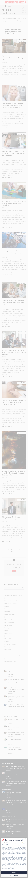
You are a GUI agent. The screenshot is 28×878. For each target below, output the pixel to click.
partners (10, 844)
